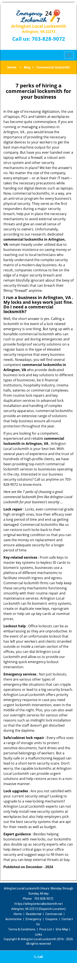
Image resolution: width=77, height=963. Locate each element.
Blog (27, 67)
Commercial (53, 914)
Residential (33, 914)
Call (40, 957)
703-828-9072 (48, 38)
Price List (45, 929)
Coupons (51, 919)
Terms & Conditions (21, 929)
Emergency (33, 919)
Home (11, 67)
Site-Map (62, 929)
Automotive (13, 919)
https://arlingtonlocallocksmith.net (39, 903)
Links (38, 934)
